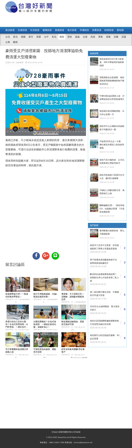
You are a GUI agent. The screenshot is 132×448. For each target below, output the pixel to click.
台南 (85, 37)
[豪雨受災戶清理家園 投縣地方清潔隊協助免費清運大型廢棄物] (36, 256)
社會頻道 (22, 30)
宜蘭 (116, 37)
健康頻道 (47, 30)
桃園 (23, 37)
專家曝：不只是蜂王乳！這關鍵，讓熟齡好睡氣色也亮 (72, 296)
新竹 (31, 37)
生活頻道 (34, 30)
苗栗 (38, 37)
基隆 (108, 37)
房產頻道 (96, 30)
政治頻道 (10, 30)
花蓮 (123, 37)
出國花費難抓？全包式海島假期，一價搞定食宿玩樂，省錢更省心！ (44, 324)
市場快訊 (84, 30)
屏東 (100, 37)
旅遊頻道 (59, 30)
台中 (46, 37)
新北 (15, 37)
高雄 (92, 37)
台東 (7, 42)
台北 (7, 37)
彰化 (54, 37)
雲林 (69, 37)
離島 (15, 42)
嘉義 (77, 37)
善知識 (120, 30)
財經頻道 (109, 30)
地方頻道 (72, 30)
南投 (62, 37)
